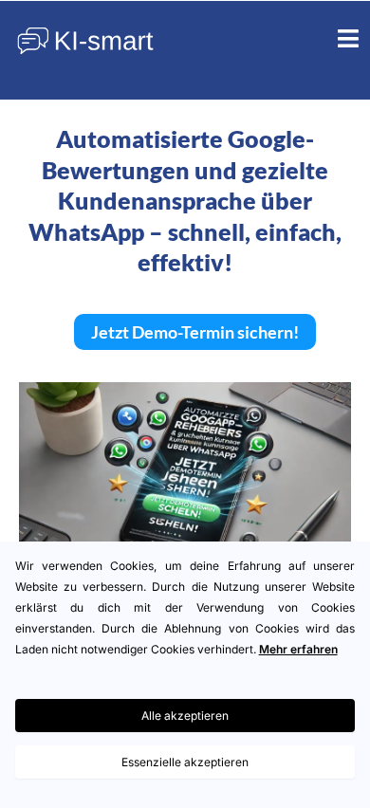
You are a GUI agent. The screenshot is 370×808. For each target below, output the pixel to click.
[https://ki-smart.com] (85, 40)
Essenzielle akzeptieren (185, 762)
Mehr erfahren (298, 649)
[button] (348, 40)
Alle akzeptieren (185, 715)
